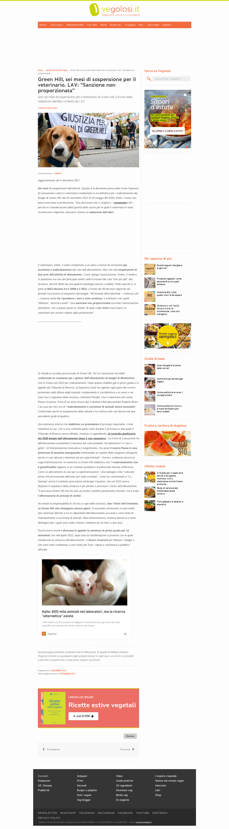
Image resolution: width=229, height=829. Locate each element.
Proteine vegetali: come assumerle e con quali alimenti (169, 281)
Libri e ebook (153, 25)
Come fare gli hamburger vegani (170, 380)
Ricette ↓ (43, 25)
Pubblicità (43, 790)
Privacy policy (49, 818)
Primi (80, 780)
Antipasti (82, 776)
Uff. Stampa (45, 785)
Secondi (81, 785)
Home (40, 70)
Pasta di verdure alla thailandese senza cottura (167, 491)
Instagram (106, 813)
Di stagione (130, 25)
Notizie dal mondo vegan (57, 70)
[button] (83, 716)
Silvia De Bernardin (48, 108)
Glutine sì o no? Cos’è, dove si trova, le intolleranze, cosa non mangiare (168, 310)
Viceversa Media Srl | (144, 822)
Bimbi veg (122, 795)
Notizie (103, 25)
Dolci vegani (84, 795)
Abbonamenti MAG (75, 25)
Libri (157, 790)
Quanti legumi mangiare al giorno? (169, 266)
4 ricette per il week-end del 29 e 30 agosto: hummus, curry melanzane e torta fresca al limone (170, 479)
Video (119, 776)
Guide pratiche (124, 780)
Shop (158, 795)
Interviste (160, 785)
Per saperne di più (158, 258)
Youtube (142, 813)
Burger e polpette (87, 790)
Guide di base (154, 359)
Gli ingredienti (124, 785)
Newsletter (47, 813)
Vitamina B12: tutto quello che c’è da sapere (169, 293)
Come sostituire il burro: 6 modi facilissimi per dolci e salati (169, 408)
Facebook (125, 813)
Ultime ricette (154, 466)
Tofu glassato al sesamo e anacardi (170, 503)
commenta (120, 202)
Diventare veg (124, 790)
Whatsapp (68, 813)
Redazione (44, 780)
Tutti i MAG (92, 25)
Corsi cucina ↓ (57, 25)
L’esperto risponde (166, 776)
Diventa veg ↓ (116, 25)
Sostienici (166, 25)
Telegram (87, 813)
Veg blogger (84, 799)
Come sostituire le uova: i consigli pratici (170, 394)
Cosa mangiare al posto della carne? (169, 367)
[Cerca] (149, 78)
